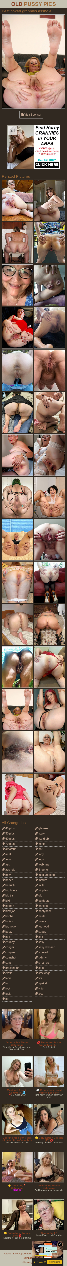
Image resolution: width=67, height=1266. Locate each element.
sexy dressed (46, 947)
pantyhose (45, 911)
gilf (7, 998)
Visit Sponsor (32, 114)
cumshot (10, 957)
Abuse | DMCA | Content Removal (23, 1253)
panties (43, 905)
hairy (41, 833)
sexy (41, 942)
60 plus (10, 838)
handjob (43, 838)
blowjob (10, 911)
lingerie (43, 869)
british (9, 921)
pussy (42, 921)
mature (42, 880)
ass (7, 864)
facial (8, 978)
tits (40, 978)
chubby (10, 942)
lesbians (43, 864)
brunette (10, 926)
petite (41, 916)
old (40, 895)
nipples (43, 890)
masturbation (46, 874)
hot (40, 849)
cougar (9, 947)
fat (6, 983)
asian (8, 859)
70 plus (10, 843)
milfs (41, 885)
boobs (9, 916)
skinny (42, 957)
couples (10, 952)
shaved (43, 952)
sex (40, 936)
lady (41, 854)
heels (41, 843)
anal (8, 854)
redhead (43, 926)
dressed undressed (17, 967)
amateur (10, 849)
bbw (8, 874)
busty (8, 931)
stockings (44, 973)
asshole (10, 869)
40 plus (10, 828)
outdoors (43, 900)
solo (41, 967)
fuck (8, 993)
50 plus (10, 833)
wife (41, 988)
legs (41, 859)
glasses (43, 828)
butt (7, 936)
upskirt (42, 983)
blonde (9, 905)
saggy (42, 931)
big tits (9, 895)
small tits (43, 962)
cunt (8, 962)
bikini (8, 900)
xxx (40, 993)
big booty (11, 890)
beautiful (10, 885)
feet (7, 988)
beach (9, 880)
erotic (8, 973)
